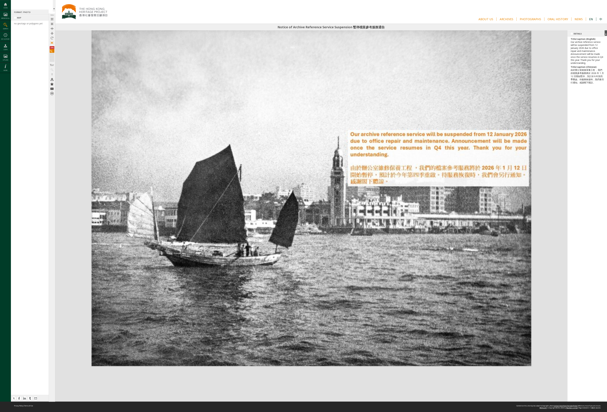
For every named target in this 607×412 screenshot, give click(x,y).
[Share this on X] (13, 397)
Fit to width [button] (52, 28)
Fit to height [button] (52, 33)
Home (5, 8)
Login (5, 49)
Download (52, 79)
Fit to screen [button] (52, 23)
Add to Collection (52, 84)
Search (5, 29)
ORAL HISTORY (558, 19)
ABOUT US (485, 19)
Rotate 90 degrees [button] (52, 38)
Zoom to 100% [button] (52, 42)
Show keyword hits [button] (52, 69)
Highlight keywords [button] (52, 74)
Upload (5, 60)
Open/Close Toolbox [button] (54, 6)
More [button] (5, 70)
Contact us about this (52, 88)
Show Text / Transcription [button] (52, 65)
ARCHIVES (506, 19)
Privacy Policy (18, 406)
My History (5, 39)
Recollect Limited (572, 408)
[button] (52, 51)
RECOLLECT (543, 408)
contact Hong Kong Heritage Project (566, 406)
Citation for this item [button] (52, 93)
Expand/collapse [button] (606, 33)
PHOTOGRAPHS (530, 19)
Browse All (5, 18)
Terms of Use (28, 406)
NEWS (579, 19)
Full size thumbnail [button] (52, 19)
